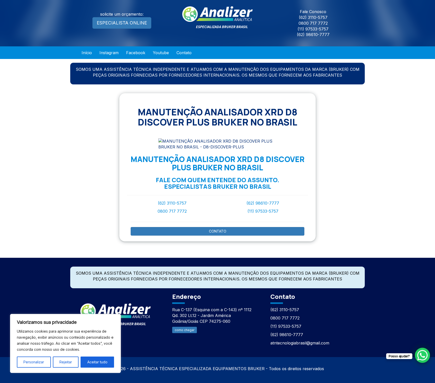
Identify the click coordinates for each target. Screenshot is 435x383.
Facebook (135, 52)
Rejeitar (65, 362)
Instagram (109, 52)
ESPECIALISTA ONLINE (122, 22)
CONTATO (217, 231)
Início (87, 52)
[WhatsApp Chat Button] (422, 355)
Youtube (161, 52)
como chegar (184, 330)
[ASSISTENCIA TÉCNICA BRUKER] (115, 311)
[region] (65, 343)
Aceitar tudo (97, 362)
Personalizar (33, 362)
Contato (184, 52)
